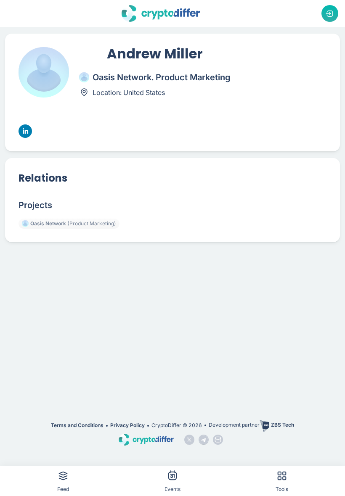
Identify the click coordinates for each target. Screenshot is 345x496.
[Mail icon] (218, 439)
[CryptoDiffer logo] (161, 13)
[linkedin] (25, 131)
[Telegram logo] (204, 440)
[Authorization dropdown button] (329, 13)
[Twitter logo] (189, 440)
